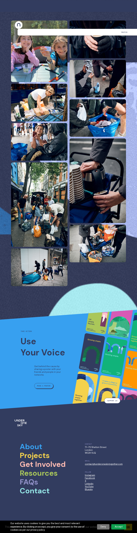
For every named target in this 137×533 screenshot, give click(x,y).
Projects (35, 455)
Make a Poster (43, 386)
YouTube (89, 486)
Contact (35, 491)
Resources (39, 473)
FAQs (29, 482)
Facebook (90, 478)
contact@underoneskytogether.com (104, 464)
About (31, 446)
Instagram (90, 475)
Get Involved (43, 464)
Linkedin (89, 483)
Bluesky (89, 489)
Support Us (112, 401)
